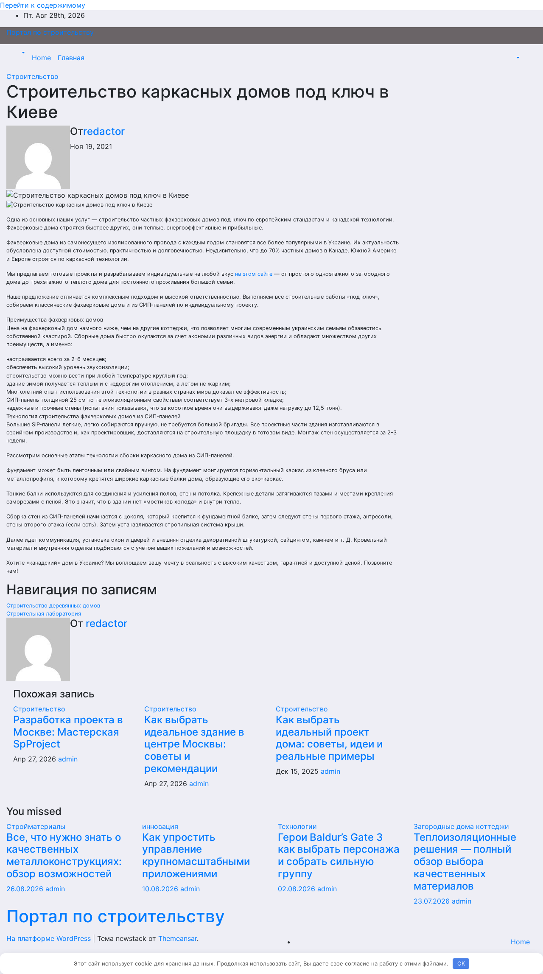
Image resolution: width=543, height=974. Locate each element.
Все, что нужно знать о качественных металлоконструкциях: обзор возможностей (64, 855)
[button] (22, 52)
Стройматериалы (35, 826)
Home (41, 57)
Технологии (297, 826)
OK (461, 963)
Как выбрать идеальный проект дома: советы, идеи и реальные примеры (329, 738)
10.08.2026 (161, 888)
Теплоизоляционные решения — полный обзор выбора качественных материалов (465, 861)
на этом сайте (253, 274)
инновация (160, 826)
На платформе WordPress (49, 938)
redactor (104, 131)
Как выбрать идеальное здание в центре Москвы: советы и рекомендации (194, 744)
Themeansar (177, 938)
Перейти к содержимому (42, 5)
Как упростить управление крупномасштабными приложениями (196, 855)
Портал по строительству (50, 32)
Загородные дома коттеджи (461, 826)
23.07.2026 (433, 901)
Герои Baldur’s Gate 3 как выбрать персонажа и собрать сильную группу (339, 855)
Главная (71, 57)
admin (68, 759)
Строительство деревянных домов (53, 605)
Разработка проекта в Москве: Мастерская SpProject (68, 732)
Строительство (32, 76)
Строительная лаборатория (43, 613)
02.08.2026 (297, 888)
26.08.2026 (25, 888)
